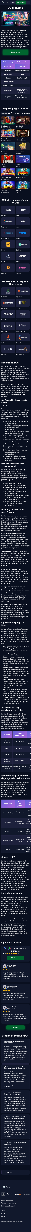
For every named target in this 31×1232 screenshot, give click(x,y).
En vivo (12, 113)
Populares (4, 113)
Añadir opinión (15, 958)
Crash (18, 113)
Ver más (15, 1027)
